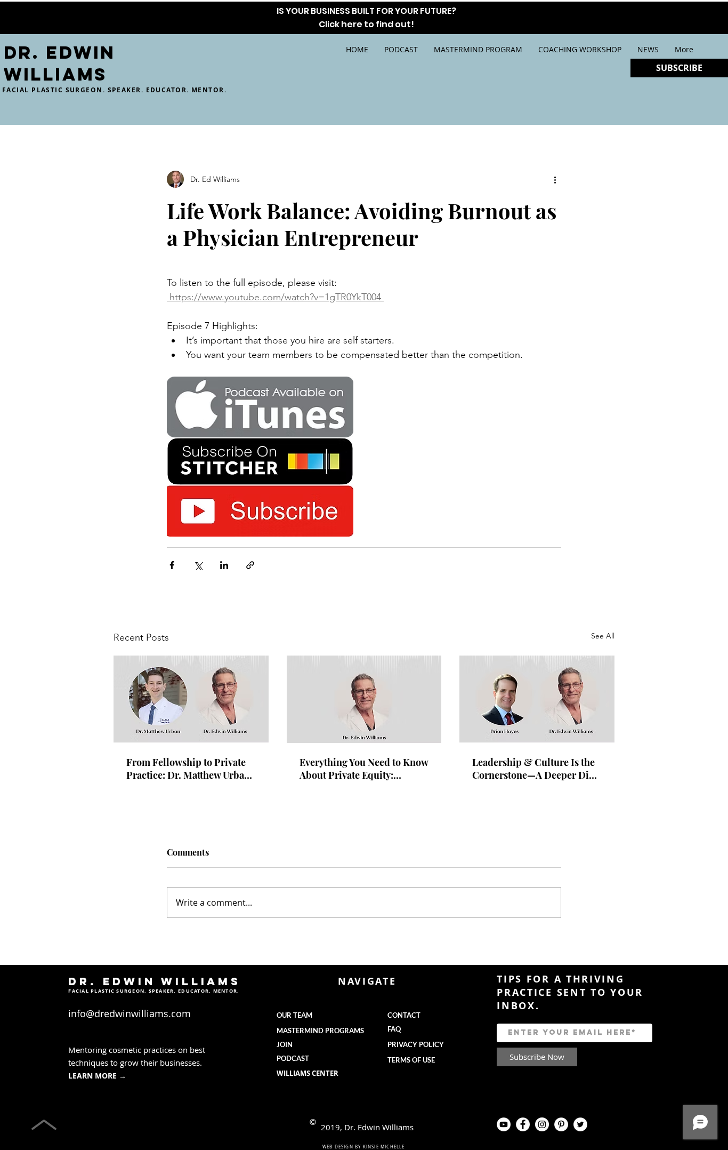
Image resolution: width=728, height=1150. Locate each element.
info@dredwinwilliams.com (129, 1013)
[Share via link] (250, 565)
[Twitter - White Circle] (580, 1124)
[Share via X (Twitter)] (198, 565)
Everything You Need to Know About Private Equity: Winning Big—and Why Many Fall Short (364, 768)
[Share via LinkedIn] (224, 565)
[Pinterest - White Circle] (561, 1124)
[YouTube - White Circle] (504, 1124)
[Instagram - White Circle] (542, 1124)
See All (602, 636)
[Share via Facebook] (172, 565)
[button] (478, 49)
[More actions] (554, 179)
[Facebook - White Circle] (523, 1124)
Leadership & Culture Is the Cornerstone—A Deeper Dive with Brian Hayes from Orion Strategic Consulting (535, 768)
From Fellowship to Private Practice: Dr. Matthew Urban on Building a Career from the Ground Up (188, 768)
